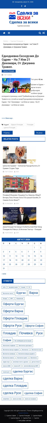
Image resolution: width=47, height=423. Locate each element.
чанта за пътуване (30, 399)
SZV (17, 171)
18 (10, 260)
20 (22, 260)
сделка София (33, 393)
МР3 (11, 298)
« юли (4, 274)
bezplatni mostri (13, 287)
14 (29, 256)
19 (16, 260)
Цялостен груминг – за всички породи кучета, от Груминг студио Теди (21, 167)
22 (35, 260)
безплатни (25, 350)
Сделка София (11, 415)
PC (29, 287)
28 (29, 264)
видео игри (6, 362)
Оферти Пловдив (17, 124)
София (7, 340)
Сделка (36, 418)
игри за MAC (7, 366)
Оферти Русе (12, 325)
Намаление (19, 298)
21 (29, 260)
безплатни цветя (22, 358)
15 (35, 256)
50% (4, 287)
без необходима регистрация (23, 341)
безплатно (34, 358)
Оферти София (34, 325)
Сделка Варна (37, 415)
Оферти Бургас (13, 304)
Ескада (5, 298)
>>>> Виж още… (7, 118)
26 (16, 264)
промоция (6, 372)
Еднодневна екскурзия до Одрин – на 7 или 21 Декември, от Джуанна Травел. (9, 133)
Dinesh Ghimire (23, 413)
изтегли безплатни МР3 (31, 366)
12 (16, 256)
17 (4, 260)
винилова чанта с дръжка (20, 362)
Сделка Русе (27, 418)
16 (41, 256)
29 (35, 264)
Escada (23, 287)
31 (4, 268)
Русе (39, 333)
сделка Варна (12, 378)
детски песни (36, 362)
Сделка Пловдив (8, 71)
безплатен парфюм (9, 345)
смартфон (6, 399)
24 (4, 264)
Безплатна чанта (8, 293)
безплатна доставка (25, 345)
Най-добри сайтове (24, 420)
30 (41, 264)
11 (10, 256)
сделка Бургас (23, 371)
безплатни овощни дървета (26, 354)
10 (4, 256)
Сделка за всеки (23, 22)
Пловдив (30, 124)
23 (41, 260)
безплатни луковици (9, 354)
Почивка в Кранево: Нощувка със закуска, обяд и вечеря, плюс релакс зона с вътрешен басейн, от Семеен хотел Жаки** (22, 197)
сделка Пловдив (9, 127)
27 (22, 264)
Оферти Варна (13, 311)
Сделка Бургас (15, 418)
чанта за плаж (17, 399)
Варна (33, 293)
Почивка (26, 333)
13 (22, 256)
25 (10, 264)
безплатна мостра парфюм (11, 350)
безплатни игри (36, 350)
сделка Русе (12, 393)
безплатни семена (8, 358)
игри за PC (17, 366)
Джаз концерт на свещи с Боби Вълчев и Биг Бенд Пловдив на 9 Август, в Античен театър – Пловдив (22, 228)
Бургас (21, 293)
